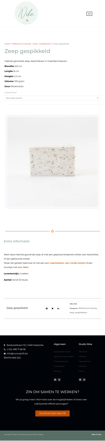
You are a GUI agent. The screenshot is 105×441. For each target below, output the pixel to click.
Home (7, 44)
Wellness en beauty (21, 44)
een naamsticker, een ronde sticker (65, 263)
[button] (47, 308)
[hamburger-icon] (89, 14)
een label (23, 267)
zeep (35, 44)
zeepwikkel (10, 92)
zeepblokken (45, 44)
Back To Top (96, 434)
